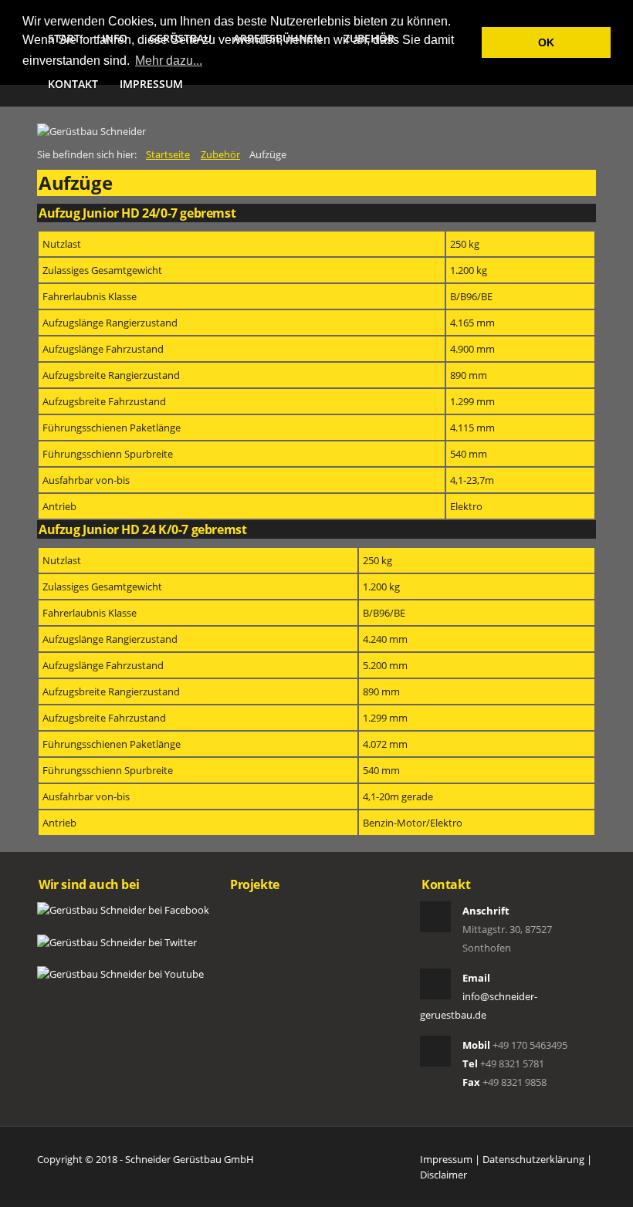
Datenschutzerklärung (533, 1159)
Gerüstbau (180, 38)
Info (114, 38)
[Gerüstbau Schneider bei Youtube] (120, 973)
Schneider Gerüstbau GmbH (189, 1159)
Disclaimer (443, 1175)
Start (64, 38)
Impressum (151, 83)
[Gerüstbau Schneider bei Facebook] (123, 909)
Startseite (168, 154)
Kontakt (73, 83)
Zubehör (369, 38)
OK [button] (546, 42)
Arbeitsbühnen (277, 38)
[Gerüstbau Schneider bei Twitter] (117, 941)
